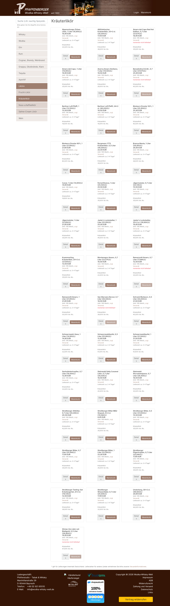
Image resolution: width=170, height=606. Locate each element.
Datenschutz (147, 589)
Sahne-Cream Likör (28, 111)
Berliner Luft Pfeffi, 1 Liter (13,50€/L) (70, 107)
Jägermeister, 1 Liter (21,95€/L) (70, 221)
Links (150, 592)
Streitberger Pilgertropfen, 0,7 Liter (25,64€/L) (142, 452)
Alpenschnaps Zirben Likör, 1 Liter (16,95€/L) (72, 30)
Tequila (22, 73)
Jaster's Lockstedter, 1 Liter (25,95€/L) (107, 221)
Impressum (148, 577)
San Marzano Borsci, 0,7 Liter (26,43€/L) (108, 298)
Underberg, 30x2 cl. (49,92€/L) (141, 491)
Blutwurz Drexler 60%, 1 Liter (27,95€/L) (72, 144)
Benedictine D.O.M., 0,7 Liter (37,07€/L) (143, 70)
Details (65, 57)
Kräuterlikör (24, 98)
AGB (151, 580)
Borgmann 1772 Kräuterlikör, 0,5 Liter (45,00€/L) (107, 145)
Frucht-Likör (24, 92)
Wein (21, 118)
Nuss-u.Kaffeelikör (27, 105)
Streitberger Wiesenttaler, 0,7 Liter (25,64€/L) (107, 492)
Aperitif (22, 79)
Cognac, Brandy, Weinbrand (32, 60)
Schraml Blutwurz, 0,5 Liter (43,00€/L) (142, 298)
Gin (20, 47)
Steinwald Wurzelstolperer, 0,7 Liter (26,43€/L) (142, 373)
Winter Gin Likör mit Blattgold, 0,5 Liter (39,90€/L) (70, 531)
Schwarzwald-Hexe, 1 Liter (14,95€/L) (71, 335)
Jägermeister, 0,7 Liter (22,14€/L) (142, 184)
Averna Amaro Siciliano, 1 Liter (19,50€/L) (108, 70)
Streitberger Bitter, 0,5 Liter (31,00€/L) (142, 412)
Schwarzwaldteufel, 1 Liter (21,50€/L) (142, 335)
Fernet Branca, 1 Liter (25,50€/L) (106, 184)
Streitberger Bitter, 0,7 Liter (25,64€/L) (71, 451)
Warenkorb (146, 12)
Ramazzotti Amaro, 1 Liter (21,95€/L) (71, 298)
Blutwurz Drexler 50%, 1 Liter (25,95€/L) (143, 107)
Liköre (22, 86)
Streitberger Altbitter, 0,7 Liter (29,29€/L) (71, 412)
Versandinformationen (138, 566)
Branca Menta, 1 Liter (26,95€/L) (142, 144)
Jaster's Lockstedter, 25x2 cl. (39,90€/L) (142, 221)
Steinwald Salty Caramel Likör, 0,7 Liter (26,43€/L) (108, 373)
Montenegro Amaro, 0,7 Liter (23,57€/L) (108, 258)
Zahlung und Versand (143, 586)
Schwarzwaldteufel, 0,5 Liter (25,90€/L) (108, 335)
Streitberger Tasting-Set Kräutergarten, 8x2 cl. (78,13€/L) (72, 492)
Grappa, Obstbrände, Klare (31, 66)
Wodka (22, 41)
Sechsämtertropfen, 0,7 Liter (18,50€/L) (72, 372)
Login (136, 12)
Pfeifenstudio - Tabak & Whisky (32, 577)
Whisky (22, 34)
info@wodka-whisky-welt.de (40, 589)
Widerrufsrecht (146, 583)
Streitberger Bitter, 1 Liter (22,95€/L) (106, 451)
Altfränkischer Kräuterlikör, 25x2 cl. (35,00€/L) (107, 31)
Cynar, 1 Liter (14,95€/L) (72, 183)
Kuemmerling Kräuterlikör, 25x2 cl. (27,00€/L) (71, 259)
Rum (21, 54)
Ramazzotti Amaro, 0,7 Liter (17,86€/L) (142, 258)
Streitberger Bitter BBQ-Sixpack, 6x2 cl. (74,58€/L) (108, 413)
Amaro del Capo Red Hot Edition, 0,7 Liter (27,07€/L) (143, 31)
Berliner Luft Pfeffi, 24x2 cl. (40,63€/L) (108, 107)
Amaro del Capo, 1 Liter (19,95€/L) (72, 70)
